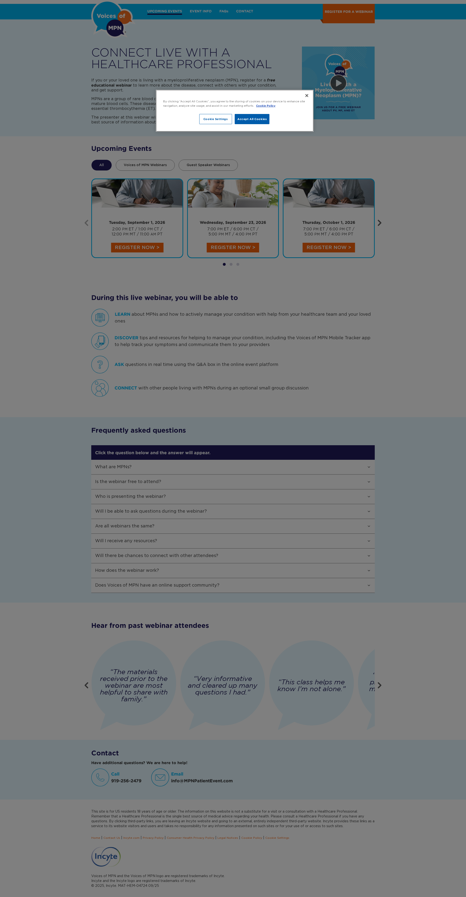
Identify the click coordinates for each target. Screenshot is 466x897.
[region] (235, 111)
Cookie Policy (265, 105)
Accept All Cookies (252, 119)
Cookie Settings (215, 119)
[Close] (306, 95)
